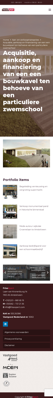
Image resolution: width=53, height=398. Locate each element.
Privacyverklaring (13, 339)
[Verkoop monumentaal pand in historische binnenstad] (10, 212)
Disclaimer (10, 345)
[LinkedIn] (5, 324)
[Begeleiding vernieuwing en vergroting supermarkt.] (10, 192)
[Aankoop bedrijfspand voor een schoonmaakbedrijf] (10, 251)
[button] (50, 10)
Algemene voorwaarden (17, 332)
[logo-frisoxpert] (8, 10)
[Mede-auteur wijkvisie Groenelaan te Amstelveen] (10, 232)
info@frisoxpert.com (15, 307)
